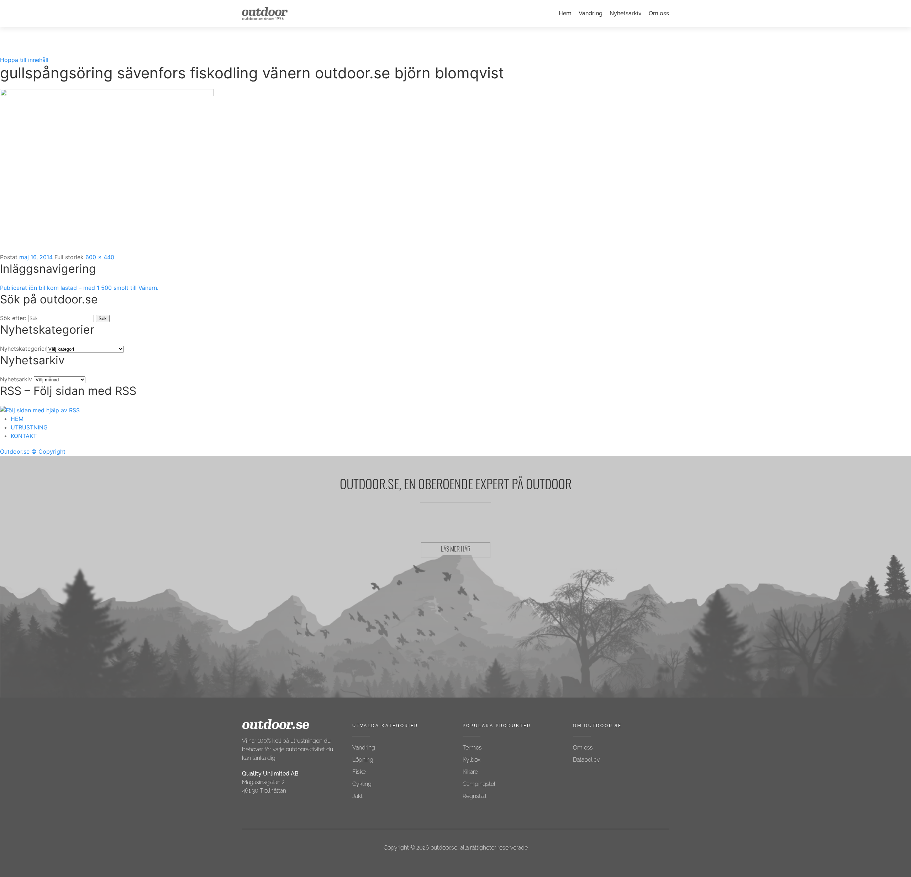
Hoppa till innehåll (24, 59)
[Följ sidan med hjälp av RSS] (40, 409)
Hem (565, 13)
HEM (17, 418)
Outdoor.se (15, 451)
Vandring (590, 13)
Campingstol (479, 784)
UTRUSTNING (29, 427)
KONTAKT (24, 435)
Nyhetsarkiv (626, 13)
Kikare (470, 771)
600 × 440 (99, 257)
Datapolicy (586, 759)
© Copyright (48, 451)
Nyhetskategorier (23, 348)
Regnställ (474, 796)
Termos (472, 747)
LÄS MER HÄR (455, 550)
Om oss (659, 13)
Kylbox (471, 759)
